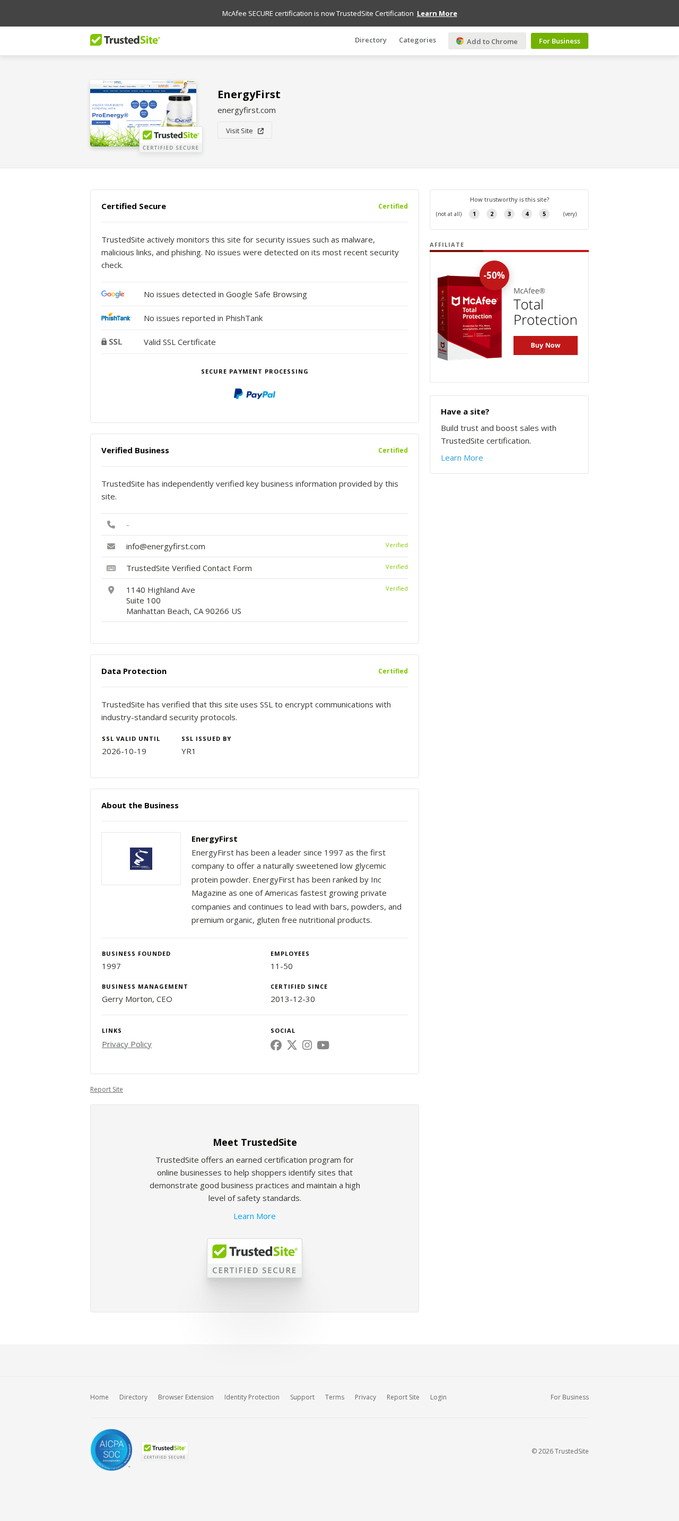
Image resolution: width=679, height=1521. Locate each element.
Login (438, 1397)
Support (302, 1397)
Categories (417, 40)
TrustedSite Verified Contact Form (189, 568)
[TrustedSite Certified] (164, 1451)
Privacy (365, 1397)
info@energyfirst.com (165, 546)
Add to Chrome (491, 41)
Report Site (106, 1089)
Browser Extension (186, 1397)
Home (99, 1397)
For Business (559, 41)
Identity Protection (252, 1397)
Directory (371, 40)
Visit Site (242, 130)
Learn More (254, 1216)
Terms (334, 1397)
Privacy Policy (127, 1044)
